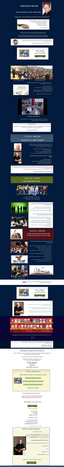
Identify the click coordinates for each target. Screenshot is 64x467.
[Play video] (33, 107)
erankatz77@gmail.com (34, 437)
